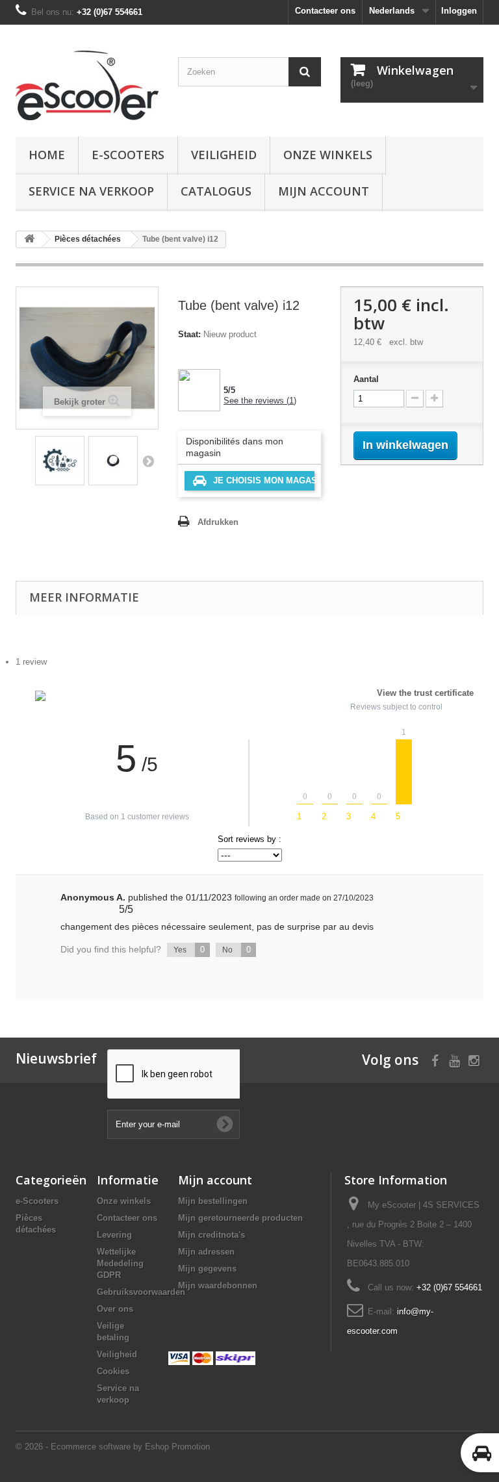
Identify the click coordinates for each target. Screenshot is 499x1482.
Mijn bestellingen (213, 1201)
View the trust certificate (425, 693)
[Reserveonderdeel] (60, 461)
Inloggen (459, 11)
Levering (114, 1235)
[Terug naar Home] (29, 239)
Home (47, 154)
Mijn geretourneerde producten (240, 1218)
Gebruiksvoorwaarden (141, 1292)
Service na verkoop (91, 191)
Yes (189, 949)
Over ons (115, 1309)
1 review (31, 662)
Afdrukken (218, 522)
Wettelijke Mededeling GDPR (120, 1263)
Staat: (189, 334)
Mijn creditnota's (211, 1235)
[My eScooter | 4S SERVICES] (87, 85)
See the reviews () (260, 400)
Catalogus (216, 191)
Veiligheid (224, 154)
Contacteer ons (325, 11)
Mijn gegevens (207, 1268)
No (236, 949)
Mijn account (323, 191)
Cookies (113, 1371)
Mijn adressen (206, 1252)
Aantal (366, 379)
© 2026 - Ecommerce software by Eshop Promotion (113, 1446)
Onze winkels (327, 154)
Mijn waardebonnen (217, 1285)
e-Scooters (128, 154)
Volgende (148, 460)
